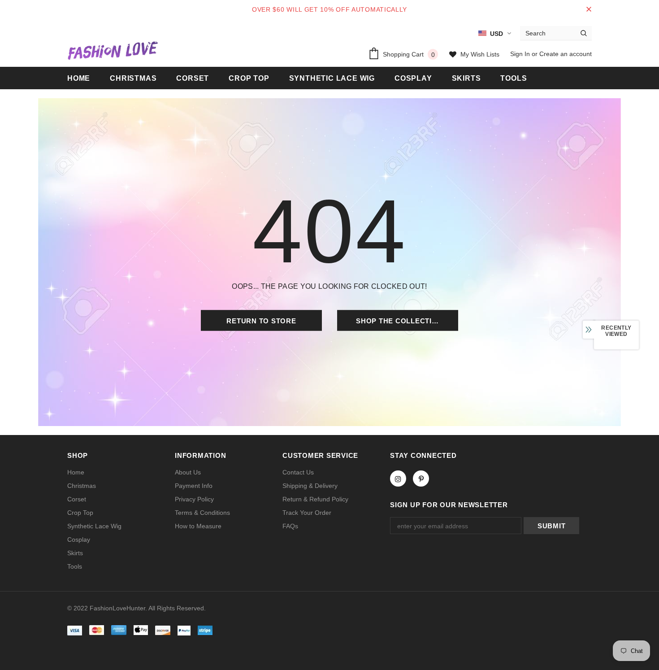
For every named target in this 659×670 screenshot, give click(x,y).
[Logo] (112, 50)
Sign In (521, 53)
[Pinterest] (421, 478)
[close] (588, 9)
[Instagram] (398, 478)
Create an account (565, 53)
